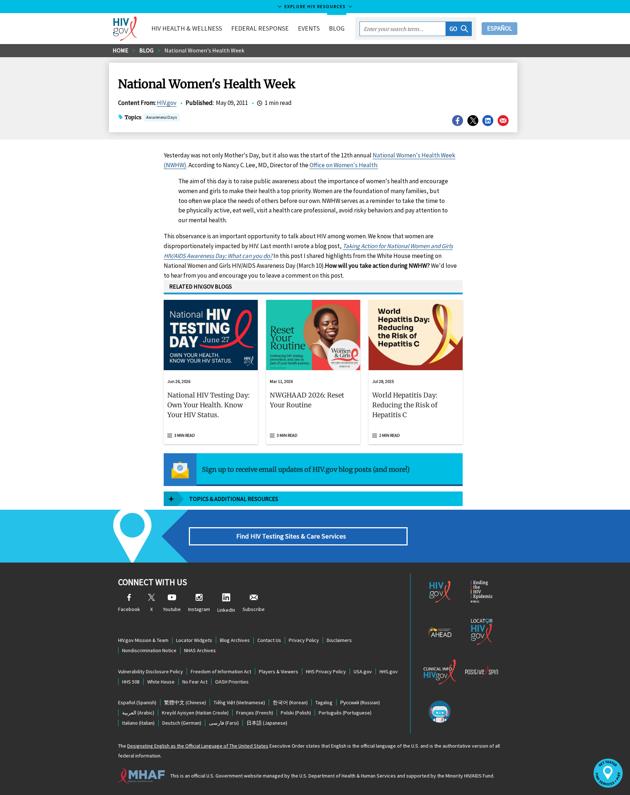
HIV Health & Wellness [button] (186, 28)
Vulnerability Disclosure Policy (150, 671)
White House (161, 681)
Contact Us (269, 640)
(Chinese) (185, 702)
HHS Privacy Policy (326, 671)
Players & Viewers (278, 671)
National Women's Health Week (204, 50)
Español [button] (499, 28)
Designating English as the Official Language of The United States (197, 746)
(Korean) (290, 702)
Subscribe (253, 609)
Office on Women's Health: (344, 165)
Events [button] (309, 28)
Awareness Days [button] (161, 117)
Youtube (172, 609)
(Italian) (138, 723)
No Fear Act (194, 681)
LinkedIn (226, 610)
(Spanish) (137, 702)
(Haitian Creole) (195, 712)
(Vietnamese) (239, 702)
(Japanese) (266, 723)
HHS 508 (131, 681)
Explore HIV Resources (315, 6)
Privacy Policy (304, 640)
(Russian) (360, 702)
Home (120, 50)
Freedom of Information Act (221, 671)
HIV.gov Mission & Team (143, 640)
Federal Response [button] (260, 28)
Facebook (129, 609)
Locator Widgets (194, 640)
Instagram (199, 609)
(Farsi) (224, 723)
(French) (254, 712)
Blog (337, 28)
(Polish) (296, 712)
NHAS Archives (200, 650)
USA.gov (363, 671)
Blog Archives (235, 640)
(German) (181, 723)
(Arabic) (138, 712)
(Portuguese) (345, 712)
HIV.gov (166, 103)
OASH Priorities (232, 681)
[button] (459, 28)
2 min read (389, 435)
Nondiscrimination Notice (149, 650)
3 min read (184, 435)
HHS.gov (389, 671)
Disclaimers (339, 640)
